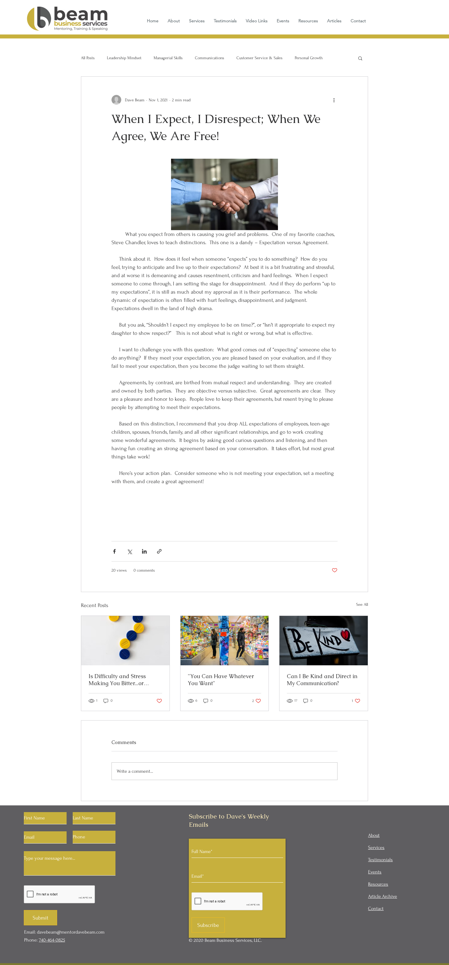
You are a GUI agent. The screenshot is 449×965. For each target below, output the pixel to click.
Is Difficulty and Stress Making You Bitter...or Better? (117, 680)
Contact (376, 908)
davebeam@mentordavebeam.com (70, 932)
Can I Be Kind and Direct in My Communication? (322, 680)
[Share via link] (159, 551)
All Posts (88, 58)
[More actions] (334, 99)
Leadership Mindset (124, 58)
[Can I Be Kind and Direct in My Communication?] (323, 640)
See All (362, 604)
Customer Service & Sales (259, 58)
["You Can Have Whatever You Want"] (225, 640)
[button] (360, 58)
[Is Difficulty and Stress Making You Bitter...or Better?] (125, 640)
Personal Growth (309, 58)
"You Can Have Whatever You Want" (221, 680)
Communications (209, 58)
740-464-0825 (52, 940)
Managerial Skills (168, 58)
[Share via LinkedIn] (144, 551)
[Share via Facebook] (114, 551)
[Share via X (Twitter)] (129, 551)
